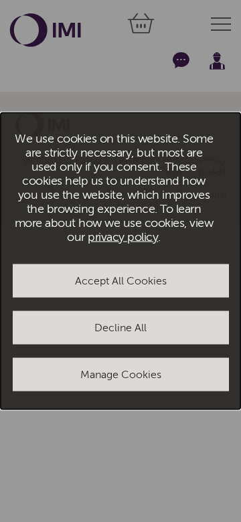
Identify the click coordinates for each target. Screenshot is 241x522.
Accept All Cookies (121, 280)
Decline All (120, 327)
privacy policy (123, 236)
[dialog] (120, 261)
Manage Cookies (120, 374)
